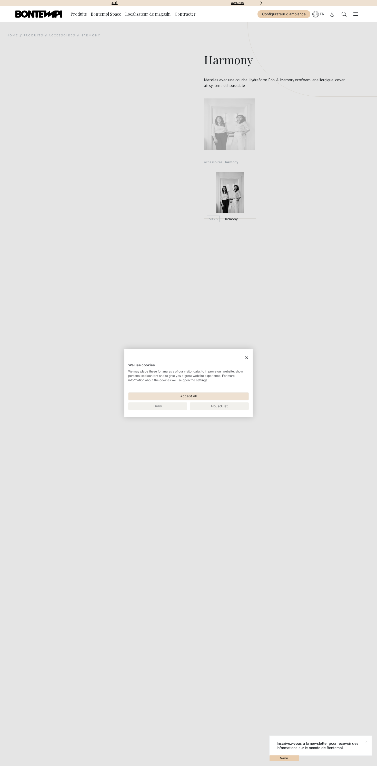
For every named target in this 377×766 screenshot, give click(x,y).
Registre (284, 758)
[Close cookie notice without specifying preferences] (247, 358)
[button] (116, 3)
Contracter (185, 14)
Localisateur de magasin (148, 14)
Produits (79, 14)
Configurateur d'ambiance (284, 14)
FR (322, 14)
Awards (188, 3)
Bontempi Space (106, 14)
